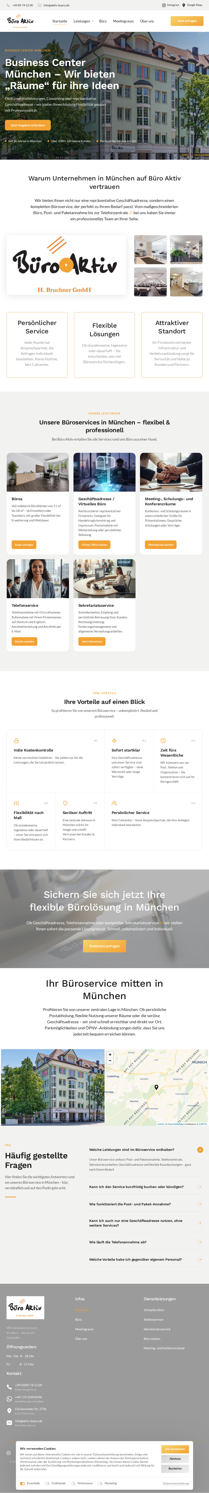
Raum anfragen (24, 544)
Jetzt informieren (92, 641)
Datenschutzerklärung (176, 1484)
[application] (156, 1087)
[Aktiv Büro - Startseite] (21, 21)
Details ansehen (24, 641)
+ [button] (110, 1054)
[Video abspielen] (66, 265)
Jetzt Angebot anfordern (28, 125)
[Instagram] (10, 1453)
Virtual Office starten (94, 544)
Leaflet (160, 1124)
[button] (156, 1087)
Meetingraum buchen (160, 544)
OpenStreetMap (176, 1124)
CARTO (203, 1124)
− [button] (110, 1060)
